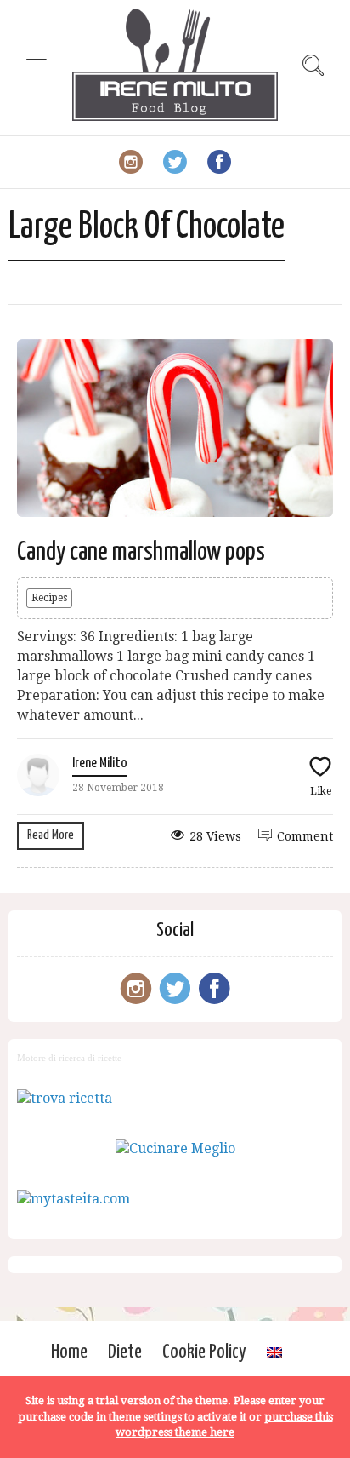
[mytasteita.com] (73, 1199)
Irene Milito (99, 763)
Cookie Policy (204, 1352)
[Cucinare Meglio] (175, 1148)
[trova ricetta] (64, 1098)
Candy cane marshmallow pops (141, 552)
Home (69, 1352)
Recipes (49, 598)
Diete (125, 1352)
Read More (50, 835)
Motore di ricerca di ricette (69, 1058)
